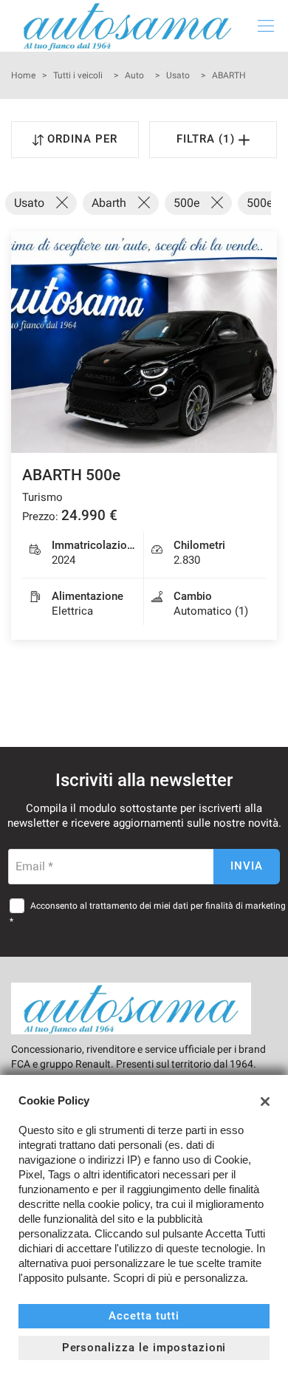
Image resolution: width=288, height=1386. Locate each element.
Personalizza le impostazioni (144, 1347)
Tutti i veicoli (78, 75)
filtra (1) (207, 139)
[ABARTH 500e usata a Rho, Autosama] (144, 342)
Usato (178, 75)
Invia (246, 866)
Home (23, 75)
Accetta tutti (144, 1315)
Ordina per (82, 139)
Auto (134, 75)
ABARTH (229, 75)
